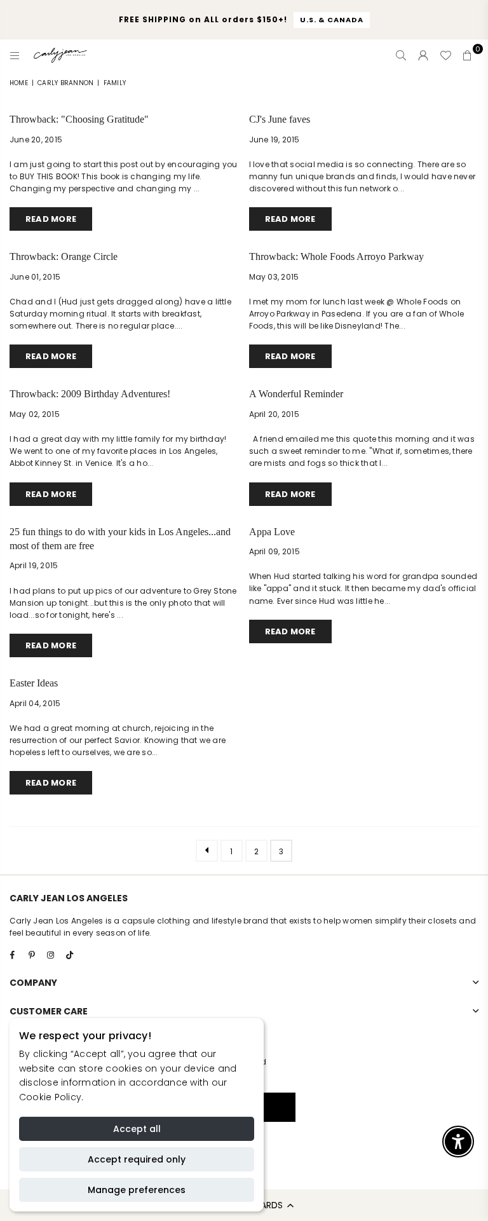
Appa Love (272, 531)
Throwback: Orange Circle (64, 256)
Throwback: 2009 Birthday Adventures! (90, 393)
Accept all (137, 1128)
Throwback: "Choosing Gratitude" (79, 119)
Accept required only (137, 1159)
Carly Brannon (65, 83)
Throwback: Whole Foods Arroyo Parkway (336, 256)
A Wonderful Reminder (296, 393)
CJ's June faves (279, 119)
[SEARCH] (401, 55)
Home (19, 83)
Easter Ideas (34, 683)
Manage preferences (137, 1189)
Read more (50, 219)
